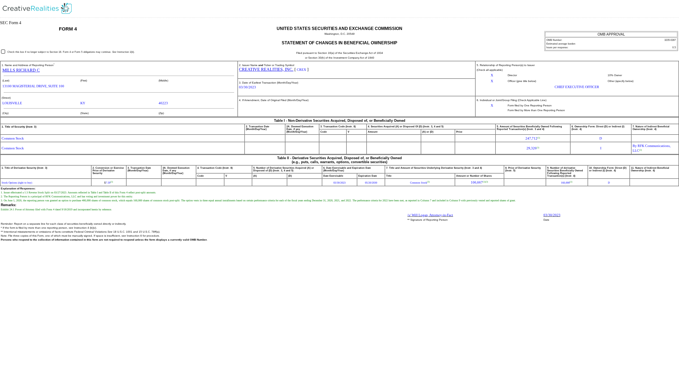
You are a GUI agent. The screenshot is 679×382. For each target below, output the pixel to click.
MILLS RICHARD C (21, 70)
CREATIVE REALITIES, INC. (266, 69)
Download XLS (671, 9)
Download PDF (664, 9)
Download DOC (657, 9)
